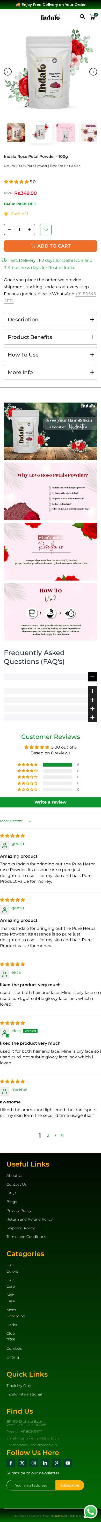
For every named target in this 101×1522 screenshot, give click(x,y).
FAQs (11, 1193)
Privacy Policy (18, 1210)
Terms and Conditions (26, 1236)
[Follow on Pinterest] (56, 1463)
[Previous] (8, 72)
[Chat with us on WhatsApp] (90, 1511)
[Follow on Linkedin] (45, 1463)
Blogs (11, 1201)
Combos (14, 1348)
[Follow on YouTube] (67, 1463)
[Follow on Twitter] (22, 1463)
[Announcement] (50, 4)
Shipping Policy (20, 1228)
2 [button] (48, 1135)
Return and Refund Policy (29, 1219)
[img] (12, 835)
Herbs (11, 1325)
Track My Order (20, 1385)
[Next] (93, 72)
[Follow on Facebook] (10, 1463)
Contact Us (16, 1184)
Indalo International (24, 1394)
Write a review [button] (50, 802)
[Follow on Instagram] (33, 1463)
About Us (14, 1175)
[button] (17, 181)
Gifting (12, 1357)
